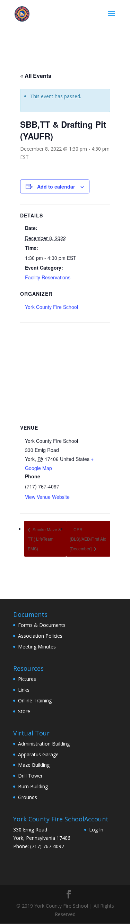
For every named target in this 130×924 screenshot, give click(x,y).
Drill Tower (30, 775)
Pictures (27, 679)
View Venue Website (47, 496)
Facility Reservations (47, 277)
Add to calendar (56, 186)
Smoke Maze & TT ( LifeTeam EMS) (44, 539)
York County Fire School (51, 306)
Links (23, 689)
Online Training (35, 700)
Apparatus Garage (38, 754)
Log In (96, 829)
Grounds (27, 797)
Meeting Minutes (37, 646)
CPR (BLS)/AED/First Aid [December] (88, 539)
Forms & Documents (42, 625)
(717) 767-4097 (47, 846)
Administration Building (44, 743)
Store (24, 711)
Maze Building (34, 765)
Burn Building (33, 786)
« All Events (35, 76)
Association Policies (40, 635)
